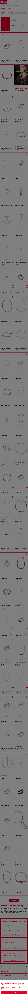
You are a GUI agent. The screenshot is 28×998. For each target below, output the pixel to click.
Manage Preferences (5, 987)
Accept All (14, 992)
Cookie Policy (4, 988)
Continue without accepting (14, 996)
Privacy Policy (18, 987)
